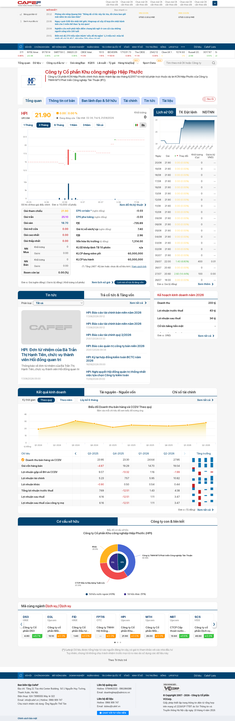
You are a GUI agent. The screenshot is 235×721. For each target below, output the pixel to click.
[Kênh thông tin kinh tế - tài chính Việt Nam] (29, 4)
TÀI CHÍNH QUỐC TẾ (111, 47)
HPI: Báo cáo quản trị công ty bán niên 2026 (115, 346)
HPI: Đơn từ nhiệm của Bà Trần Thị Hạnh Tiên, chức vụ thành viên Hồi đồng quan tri (49, 354)
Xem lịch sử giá (101, 282)
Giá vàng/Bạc (77, 63)
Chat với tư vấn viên (114, 713)
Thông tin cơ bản (62, 101)
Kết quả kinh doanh (51, 392)
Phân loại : (27, 303)
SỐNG (163, 47)
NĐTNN (208, 112)
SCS (198, 617)
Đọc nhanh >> (120, 10)
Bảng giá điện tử (30, 14)
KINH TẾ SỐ (137, 47)
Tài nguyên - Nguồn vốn (117, 392)
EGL (50, 617)
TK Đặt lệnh (188, 112)
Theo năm (66, 400)
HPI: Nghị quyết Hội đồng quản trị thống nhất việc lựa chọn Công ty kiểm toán (116, 373)
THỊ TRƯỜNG (152, 47)
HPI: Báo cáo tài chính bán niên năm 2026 (113, 312)
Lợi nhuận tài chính (33, 478)
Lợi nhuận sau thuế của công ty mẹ (42, 503)
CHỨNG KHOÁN (41, 47)
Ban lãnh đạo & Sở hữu (99, 101)
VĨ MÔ (126, 47)
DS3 (26, 617)
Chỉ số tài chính (184, 392)
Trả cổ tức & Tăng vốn (117, 295)
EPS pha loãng (91, 217)
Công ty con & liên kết (167, 521)
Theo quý (46, 400)
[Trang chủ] (20, 46)
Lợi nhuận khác (30, 484)
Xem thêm (204, 284)
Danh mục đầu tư (31, 21)
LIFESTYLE (173, 47)
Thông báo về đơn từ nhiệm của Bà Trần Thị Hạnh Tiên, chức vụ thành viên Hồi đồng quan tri (50, 367)
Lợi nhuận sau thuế (33, 496)
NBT (173, 617)
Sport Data (149, 63)
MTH (149, 617)
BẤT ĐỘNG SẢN (59, 47)
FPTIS (101, 617)
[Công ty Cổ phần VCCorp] (171, 690)
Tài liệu (167, 101)
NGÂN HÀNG (93, 47)
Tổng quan (24, 63)
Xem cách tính (139, 266)
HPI (123, 617)
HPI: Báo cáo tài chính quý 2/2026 (108, 335)
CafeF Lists (210, 46)
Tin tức (149, 101)
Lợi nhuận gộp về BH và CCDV (39, 472)
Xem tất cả (136, 302)
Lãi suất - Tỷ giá (106, 63)
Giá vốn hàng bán (31, 465)
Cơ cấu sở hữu (68, 521)
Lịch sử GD (164, 112)
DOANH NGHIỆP (76, 47)
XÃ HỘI (28, 47)
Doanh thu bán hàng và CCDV (43, 460)
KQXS (91, 63)
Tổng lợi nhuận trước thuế (37, 490)
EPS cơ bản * (90, 210)
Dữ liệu (197, 46)
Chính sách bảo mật (27, 718)
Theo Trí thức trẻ (117, 660)
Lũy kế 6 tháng (89, 400)
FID (74, 617)
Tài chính (130, 101)
